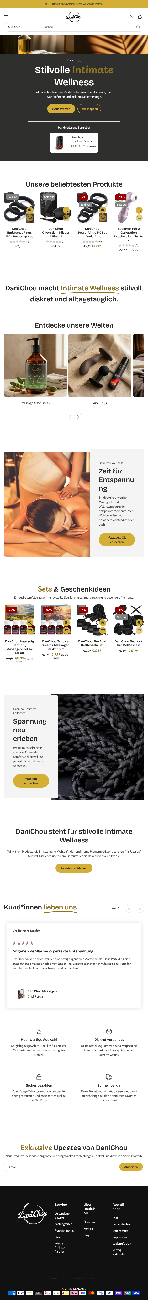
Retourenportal (63, 1230)
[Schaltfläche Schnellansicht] (29, 210)
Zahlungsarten (63, 1224)
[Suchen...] (138, 27)
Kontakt (88, 1228)
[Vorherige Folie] (47, 142)
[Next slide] (78, 417)
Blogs (87, 1235)
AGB (115, 1218)
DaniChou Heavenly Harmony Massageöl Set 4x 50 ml (19, 647)
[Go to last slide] (129, 908)
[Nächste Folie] (100, 142)
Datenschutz (120, 1231)
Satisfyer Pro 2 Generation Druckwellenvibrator (128, 234)
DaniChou (79, 1289)
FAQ (57, 1237)
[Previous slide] (70, 417)
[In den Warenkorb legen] (29, 630)
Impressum (120, 1237)
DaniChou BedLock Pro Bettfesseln (129, 643)
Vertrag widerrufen (119, 1252)
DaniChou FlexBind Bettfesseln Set (92, 643)
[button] (6, 16)
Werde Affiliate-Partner (60, 1247)
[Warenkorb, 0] (140, 16)
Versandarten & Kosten (63, 1215)
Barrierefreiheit (121, 1224)
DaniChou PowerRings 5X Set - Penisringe (92, 232)
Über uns (89, 1222)
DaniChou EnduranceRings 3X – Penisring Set (19, 232)
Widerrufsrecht (121, 1243)
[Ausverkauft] (29, 217)
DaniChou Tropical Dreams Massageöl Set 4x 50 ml (56, 645)
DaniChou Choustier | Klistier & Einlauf (56, 232)
